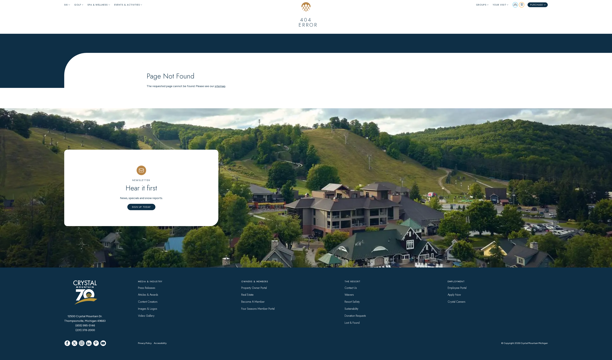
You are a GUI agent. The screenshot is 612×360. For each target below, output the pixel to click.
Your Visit (499, 4)
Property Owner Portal (254, 288)
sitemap (220, 86)
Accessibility (160, 343)
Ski (66, 4)
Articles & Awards (148, 295)
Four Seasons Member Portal (258, 309)
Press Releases (146, 288)
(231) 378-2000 (85, 330)
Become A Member (253, 302)
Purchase (536, 4)
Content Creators (147, 302)
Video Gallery (146, 316)
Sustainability (351, 309)
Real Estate (247, 295)
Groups (481, 4)
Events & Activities (127, 4)
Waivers (349, 295)
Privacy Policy (145, 343)
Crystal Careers (456, 302)
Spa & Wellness (97, 4)
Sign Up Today (141, 207)
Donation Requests (355, 316)
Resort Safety (352, 302)
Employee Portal (457, 288)
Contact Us (351, 288)
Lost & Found (352, 323)
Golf (77, 4)
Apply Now (454, 295)
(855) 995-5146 (85, 325)
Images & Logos (147, 309)
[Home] (306, 7)
